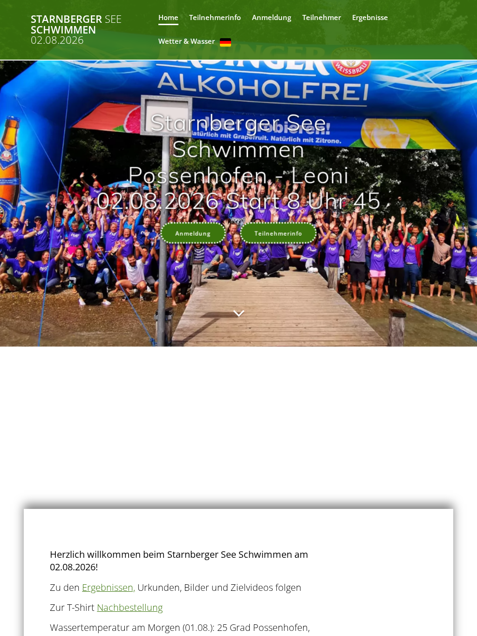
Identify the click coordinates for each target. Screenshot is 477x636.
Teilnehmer (321, 17)
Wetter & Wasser (186, 41)
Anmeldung (271, 17)
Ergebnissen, (108, 587)
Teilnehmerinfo (215, 17)
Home (168, 17)
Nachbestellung (130, 607)
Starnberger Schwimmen (76, 29)
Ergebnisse (370, 17)
